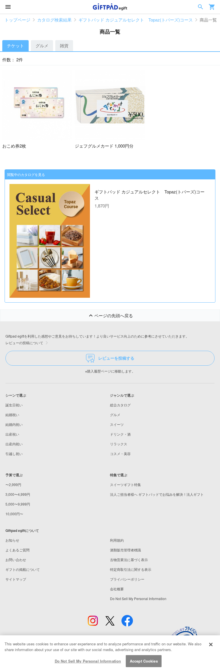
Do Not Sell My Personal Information (88, 661)
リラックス (118, 443)
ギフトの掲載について (22, 569)
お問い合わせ (15, 559)
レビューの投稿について (24, 342)
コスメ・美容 (120, 453)
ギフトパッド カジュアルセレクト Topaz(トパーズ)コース (135, 20)
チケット (15, 45)
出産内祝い (14, 443)
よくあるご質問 (17, 549)
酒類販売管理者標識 (125, 549)
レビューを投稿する (116, 358)
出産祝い (12, 434)
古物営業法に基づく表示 (129, 559)
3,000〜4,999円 (17, 494)
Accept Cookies (144, 661)
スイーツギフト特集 (125, 484)
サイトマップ (15, 579)
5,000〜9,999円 (17, 503)
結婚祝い (12, 414)
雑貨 (64, 45)
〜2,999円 (13, 484)
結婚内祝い (14, 424)
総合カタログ (120, 404)
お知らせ (12, 540)
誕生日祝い (14, 404)
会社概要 (117, 588)
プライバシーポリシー (127, 579)
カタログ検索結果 (54, 20)
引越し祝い (14, 453)
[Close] (211, 644)
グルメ (42, 45)
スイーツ (117, 424)
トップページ (17, 20)
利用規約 (117, 540)
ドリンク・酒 (120, 434)
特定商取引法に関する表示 (130, 569)
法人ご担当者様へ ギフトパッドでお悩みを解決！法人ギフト (157, 494)
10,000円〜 (14, 513)
